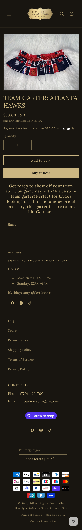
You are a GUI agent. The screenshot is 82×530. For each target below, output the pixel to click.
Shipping (8, 120)
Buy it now (41, 173)
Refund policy (37, 508)
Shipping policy (55, 514)
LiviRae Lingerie (39, 503)
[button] (9, 13)
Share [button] (11, 224)
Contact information (43, 521)
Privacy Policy (18, 369)
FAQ (11, 321)
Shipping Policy (19, 350)
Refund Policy (18, 340)
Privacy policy (58, 508)
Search (13, 330)
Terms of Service (21, 359)
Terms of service (31, 514)
